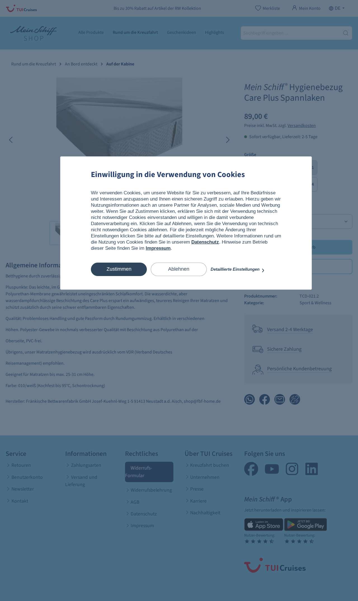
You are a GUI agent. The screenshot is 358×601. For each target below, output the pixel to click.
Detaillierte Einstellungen (236, 269)
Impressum (158, 248)
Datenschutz (205, 242)
